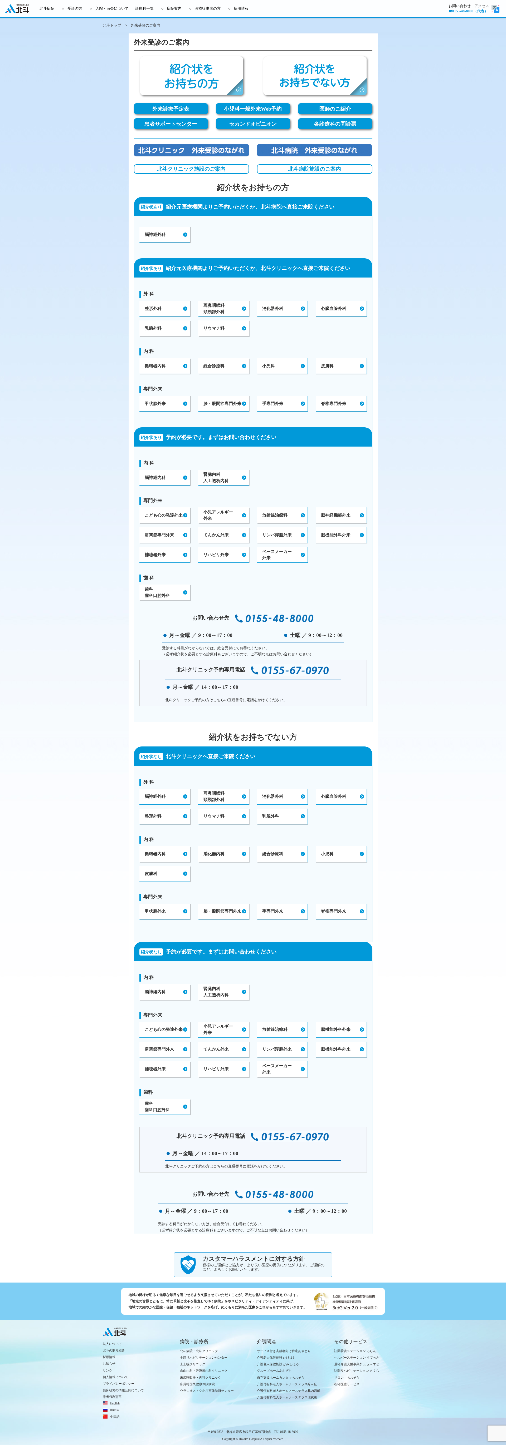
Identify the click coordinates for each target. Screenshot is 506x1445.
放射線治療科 (275, 515)
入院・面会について (112, 9)
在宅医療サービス (346, 1384)
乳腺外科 (153, 328)
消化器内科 (214, 854)
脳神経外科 (155, 234)
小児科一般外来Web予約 (253, 109)
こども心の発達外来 (164, 515)
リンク (107, 1370)
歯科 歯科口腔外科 (157, 592)
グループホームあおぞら (274, 1371)
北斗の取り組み (114, 1350)
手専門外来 (272, 403)
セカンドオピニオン (253, 124)
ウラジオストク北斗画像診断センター (207, 1391)
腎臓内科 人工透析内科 (216, 477)
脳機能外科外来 (336, 535)
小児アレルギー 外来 (218, 515)
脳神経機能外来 (336, 515)
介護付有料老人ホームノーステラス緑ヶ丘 (287, 1384)
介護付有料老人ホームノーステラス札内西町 (288, 1391)
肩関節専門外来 (159, 535)
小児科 (268, 366)
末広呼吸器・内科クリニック (200, 1377)
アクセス (481, 6)
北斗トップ (112, 25)
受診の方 (74, 9)
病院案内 (174, 9)
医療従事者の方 (208, 9)
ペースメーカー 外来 (277, 554)
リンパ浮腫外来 (277, 535)
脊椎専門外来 (333, 403)
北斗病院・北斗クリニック (199, 1351)
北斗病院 (47, 9)
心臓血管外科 (333, 308)
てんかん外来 (216, 535)
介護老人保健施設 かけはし (276, 1357)
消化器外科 (272, 308)
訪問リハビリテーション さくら (356, 1371)
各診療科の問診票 (335, 124)
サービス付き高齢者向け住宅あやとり (284, 1351)
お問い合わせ (460, 6)
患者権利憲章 (112, 1397)
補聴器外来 (155, 554)
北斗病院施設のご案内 (314, 169)
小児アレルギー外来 (218, 1029)
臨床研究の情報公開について (123, 1390)
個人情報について (115, 1377)
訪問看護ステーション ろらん (355, 1351)
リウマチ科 (214, 328)
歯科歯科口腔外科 (157, 1106)
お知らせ (109, 1363)
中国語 (115, 1417)
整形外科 (153, 308)
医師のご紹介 (335, 109)
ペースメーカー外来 (277, 1068)
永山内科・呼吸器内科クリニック (203, 1371)
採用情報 (241, 9)
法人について (112, 1344)
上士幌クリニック (192, 1364)
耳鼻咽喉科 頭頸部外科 (214, 308)
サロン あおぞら (346, 1377)
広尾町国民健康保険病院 (197, 1384)
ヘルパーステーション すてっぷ (356, 1357)
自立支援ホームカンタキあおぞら (280, 1377)
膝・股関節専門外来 (222, 403)
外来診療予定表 (170, 109)
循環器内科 (155, 366)
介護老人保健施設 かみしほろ (278, 1364)
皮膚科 (327, 366)
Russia (114, 1410)
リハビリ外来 (216, 554)
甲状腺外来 (155, 403)
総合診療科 (214, 366)
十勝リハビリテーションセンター (203, 1357)
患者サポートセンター (170, 124)
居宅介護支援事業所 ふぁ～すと (356, 1364)
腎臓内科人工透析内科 (216, 991)
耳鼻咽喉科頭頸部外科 (214, 796)
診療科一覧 (144, 9)
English (115, 1403)
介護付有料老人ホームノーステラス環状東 (287, 1397)
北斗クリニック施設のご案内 (191, 169)
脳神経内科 (155, 477)
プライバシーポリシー (118, 1383)
